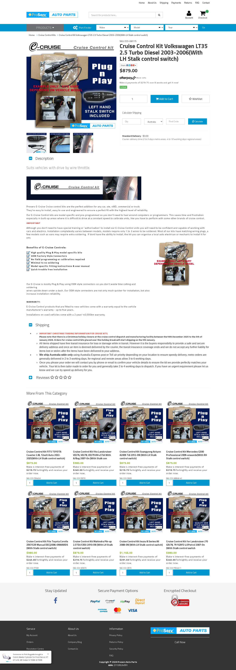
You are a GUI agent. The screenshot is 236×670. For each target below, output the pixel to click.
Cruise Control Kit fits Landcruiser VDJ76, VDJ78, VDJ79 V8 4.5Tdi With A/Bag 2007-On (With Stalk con (92, 455)
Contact (206, 2)
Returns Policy (116, 642)
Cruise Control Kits (47, 35)
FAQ (197, 2)
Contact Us (73, 648)
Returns (188, 2)
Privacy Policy (115, 635)
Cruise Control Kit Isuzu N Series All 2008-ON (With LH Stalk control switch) (141, 543)
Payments (176, 2)
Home (142, 2)
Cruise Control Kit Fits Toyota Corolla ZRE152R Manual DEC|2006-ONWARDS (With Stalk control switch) (47, 545)
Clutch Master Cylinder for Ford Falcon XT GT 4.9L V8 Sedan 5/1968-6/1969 (30, 658)
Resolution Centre (35, 648)
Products (44, 27)
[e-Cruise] (66, 439)
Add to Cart (166, 99)
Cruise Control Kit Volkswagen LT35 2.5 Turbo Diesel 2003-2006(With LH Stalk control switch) (103, 35)
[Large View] (36, 143)
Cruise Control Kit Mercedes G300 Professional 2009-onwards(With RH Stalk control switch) (186, 455)
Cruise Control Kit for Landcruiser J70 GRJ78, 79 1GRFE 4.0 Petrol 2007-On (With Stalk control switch (187, 545)
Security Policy (116, 648)
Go (203, 27)
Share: (124, 65)
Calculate (198, 121)
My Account (31, 635)
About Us (152, 2)
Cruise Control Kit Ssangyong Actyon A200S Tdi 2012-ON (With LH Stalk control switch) (140, 455)
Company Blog (75, 642)
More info (141, 77)
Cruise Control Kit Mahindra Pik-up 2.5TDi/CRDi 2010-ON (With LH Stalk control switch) (93, 545)
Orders (29, 642)
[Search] (159, 15)
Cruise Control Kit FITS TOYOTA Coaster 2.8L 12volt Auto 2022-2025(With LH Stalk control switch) (45, 455)
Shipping (164, 2)
